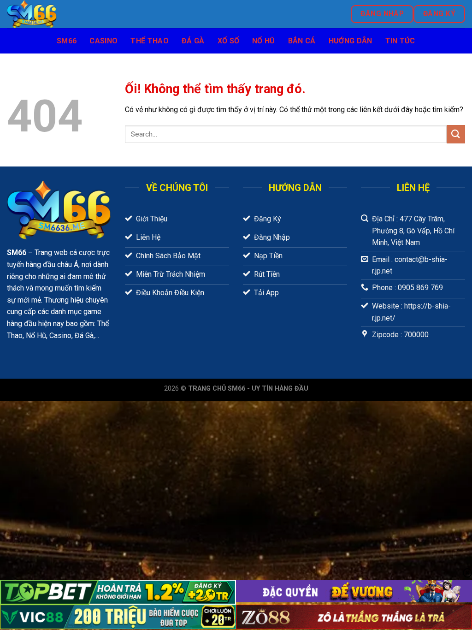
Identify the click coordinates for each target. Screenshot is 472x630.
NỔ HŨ (263, 40)
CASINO (103, 40)
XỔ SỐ (229, 40)
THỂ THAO (149, 40)
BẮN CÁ (302, 40)
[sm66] (102, 14)
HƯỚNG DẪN (350, 40)
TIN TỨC (400, 40)
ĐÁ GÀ (193, 40)
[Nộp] (456, 134)
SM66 (67, 40)
